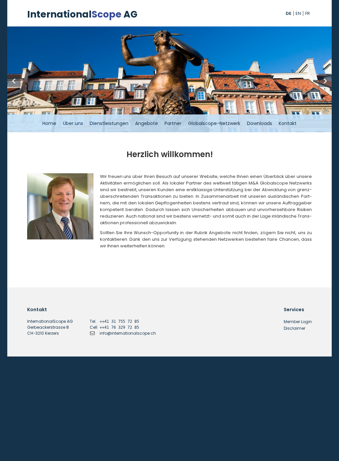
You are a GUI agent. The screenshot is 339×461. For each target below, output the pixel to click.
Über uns (73, 123)
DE (288, 13)
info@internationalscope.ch (128, 333)
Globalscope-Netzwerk (214, 123)
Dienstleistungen (109, 123)
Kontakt (288, 123)
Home (49, 123)
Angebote (146, 123)
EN (298, 13)
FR (307, 13)
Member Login (298, 321)
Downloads (259, 123)
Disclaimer (294, 328)
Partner (173, 123)
